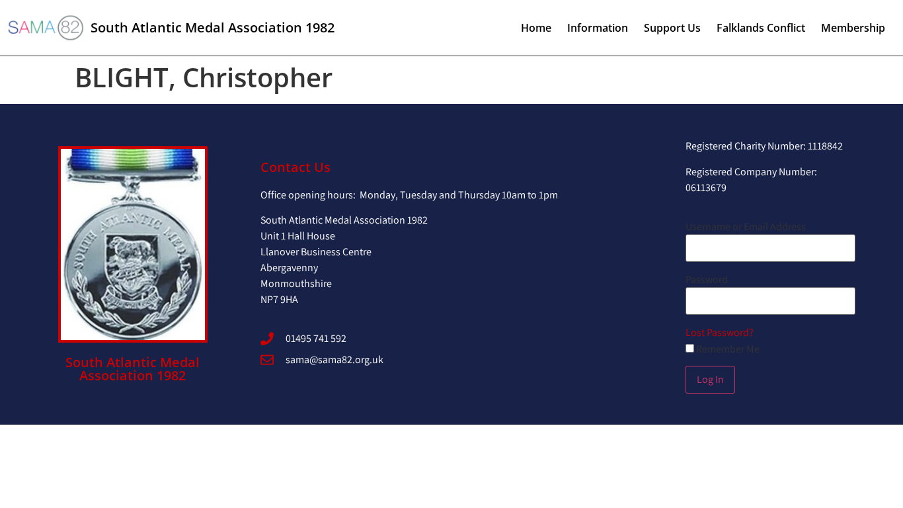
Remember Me (727, 349)
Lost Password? (720, 332)
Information (597, 28)
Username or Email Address (746, 227)
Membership (853, 28)
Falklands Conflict (761, 28)
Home (536, 28)
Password (707, 280)
